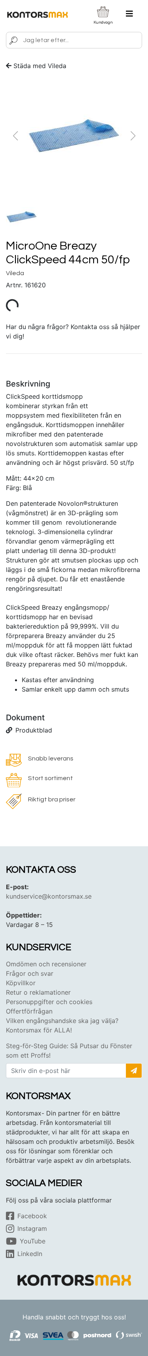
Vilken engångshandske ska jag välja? (62, 1021)
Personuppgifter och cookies (49, 1002)
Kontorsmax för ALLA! (39, 1030)
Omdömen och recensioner (46, 964)
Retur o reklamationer (38, 992)
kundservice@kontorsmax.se (49, 896)
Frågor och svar (29, 973)
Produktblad (33, 730)
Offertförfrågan (29, 1011)
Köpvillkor (21, 983)
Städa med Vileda (39, 66)
